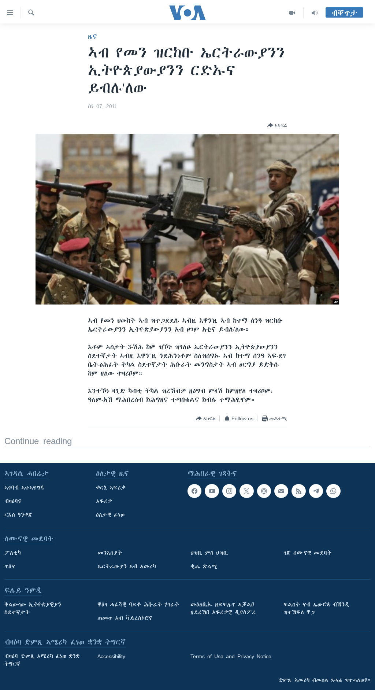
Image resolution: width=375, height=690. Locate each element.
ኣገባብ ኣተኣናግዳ (24, 487)
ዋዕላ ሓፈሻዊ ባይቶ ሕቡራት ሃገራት (138, 604)
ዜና (92, 36)
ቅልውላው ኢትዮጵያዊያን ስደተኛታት (32, 608)
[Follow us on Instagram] (229, 491)
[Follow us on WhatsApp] (333, 491)
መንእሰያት (109, 553)
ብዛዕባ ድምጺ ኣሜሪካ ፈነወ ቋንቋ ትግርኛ (41, 660)
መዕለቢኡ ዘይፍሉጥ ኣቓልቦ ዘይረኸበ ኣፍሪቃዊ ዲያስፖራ (223, 608)
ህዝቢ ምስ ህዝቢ (209, 553)
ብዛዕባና (13, 501)
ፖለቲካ (12, 553)
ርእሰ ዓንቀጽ (18, 515)
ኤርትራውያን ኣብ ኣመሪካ (126, 566)
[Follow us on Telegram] (316, 491)
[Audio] (315, 12)
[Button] (277, 125)
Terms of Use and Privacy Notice (230, 656)
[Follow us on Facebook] (194, 491)
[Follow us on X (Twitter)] (246, 491)
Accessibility (111, 656)
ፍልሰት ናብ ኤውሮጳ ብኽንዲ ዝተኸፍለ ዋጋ (316, 608)
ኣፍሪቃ (104, 501)
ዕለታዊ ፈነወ (110, 515)
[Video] (292, 12)
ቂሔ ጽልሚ (203, 566)
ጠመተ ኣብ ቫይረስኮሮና (124, 618)
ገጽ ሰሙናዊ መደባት (307, 553)
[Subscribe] (281, 491)
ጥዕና (9, 566)
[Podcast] (264, 491)
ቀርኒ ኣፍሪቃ (111, 487)
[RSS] (298, 491)
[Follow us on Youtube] (212, 491)
